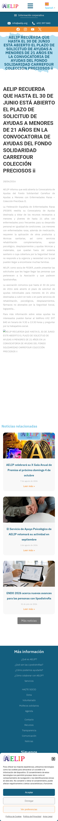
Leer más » (29, 486)
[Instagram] (25, 29)
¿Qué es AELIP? (29, 659)
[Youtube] (32, 29)
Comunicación (29, 735)
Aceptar (29, 792)
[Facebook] (18, 29)
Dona (29, 694)
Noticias (29, 741)
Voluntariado (29, 700)
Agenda (29, 711)
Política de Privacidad (32, 816)
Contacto (29, 719)
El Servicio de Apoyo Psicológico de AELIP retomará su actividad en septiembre (29, 534)
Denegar (29, 801)
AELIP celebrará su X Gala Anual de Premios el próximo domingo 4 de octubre (29, 470)
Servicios (29, 680)
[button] (53, 758)
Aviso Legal (47, 816)
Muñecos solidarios (29, 705)
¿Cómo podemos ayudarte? (29, 670)
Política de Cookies (13, 816)
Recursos (29, 724)
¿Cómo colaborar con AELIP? (29, 675)
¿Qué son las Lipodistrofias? (29, 664)
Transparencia (29, 730)
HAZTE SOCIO (29, 689)
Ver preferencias (29, 809)
